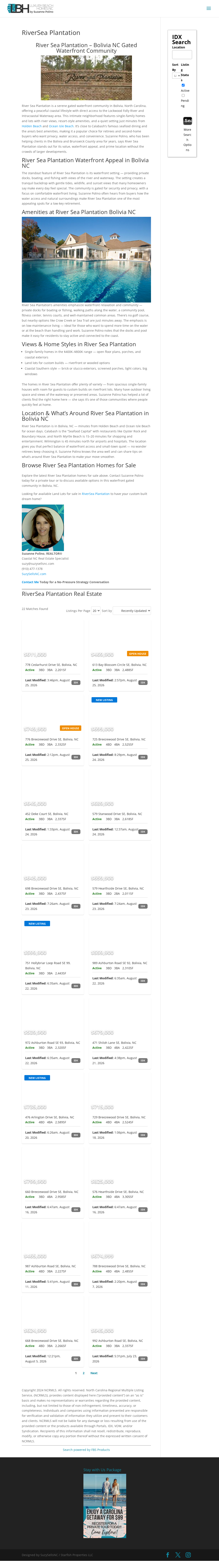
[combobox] (182, 54)
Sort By (175, 67)
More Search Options (187, 139)
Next (94, 1373)
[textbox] (183, 53)
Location (178, 47)
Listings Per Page (78, 611)
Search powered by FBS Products (86, 1450)
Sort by (107, 611)
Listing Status (185, 72)
